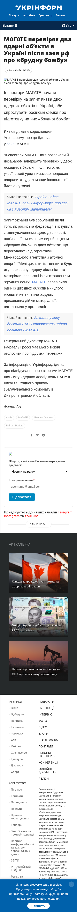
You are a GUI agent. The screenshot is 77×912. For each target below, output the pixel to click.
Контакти (17, 796)
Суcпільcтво (19, 752)
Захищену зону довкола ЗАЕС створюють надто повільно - (37, 324)
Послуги (14, 15)
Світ (13, 739)
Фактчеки (17, 733)
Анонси (60, 15)
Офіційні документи (47, 770)
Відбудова (17, 714)
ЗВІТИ (15, 860)
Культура (17, 759)
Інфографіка (48, 740)
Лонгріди (46, 746)
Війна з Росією (14, 425)
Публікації (46, 708)
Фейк (9, 417)
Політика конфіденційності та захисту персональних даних (22, 847)
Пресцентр (45, 15)
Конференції (48, 762)
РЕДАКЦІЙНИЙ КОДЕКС (21, 868)
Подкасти (46, 701)
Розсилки (17, 876)
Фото (43, 721)
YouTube (32, 516)
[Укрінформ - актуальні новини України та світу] (38, 7)
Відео (43, 727)
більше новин (38, 524)
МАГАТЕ (39, 282)
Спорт (15, 771)
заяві (11, 144)
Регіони (16, 746)
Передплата (19, 802)
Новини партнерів (46, 754)
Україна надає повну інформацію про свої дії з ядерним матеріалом (37, 203)
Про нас (16, 789)
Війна (14, 708)
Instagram (12, 516)
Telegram (65, 512)
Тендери (16, 824)
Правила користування (20, 816)
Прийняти (38, 905)
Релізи (44, 778)
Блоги (43, 733)
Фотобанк (29, 15)
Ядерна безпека (43, 417)
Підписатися (21, 497)
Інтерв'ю (45, 714)
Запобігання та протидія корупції (22, 833)
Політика (17, 720)
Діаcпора (17, 765)
